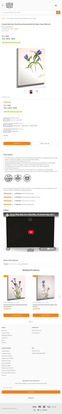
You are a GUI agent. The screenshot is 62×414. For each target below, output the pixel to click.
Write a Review (14, 28)
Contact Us (5, 337)
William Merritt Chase (7, 368)
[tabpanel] (16, 296)
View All (4, 375)
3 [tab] (32, 321)
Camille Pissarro (6, 353)
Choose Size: (11, 117)
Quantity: (5, 135)
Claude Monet (5, 351)
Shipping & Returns (7, 335)
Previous (2, 296)
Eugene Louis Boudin (7, 358)
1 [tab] (29, 321)
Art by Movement (37, 330)
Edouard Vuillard (6, 365)
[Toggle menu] (2, 5)
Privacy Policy (5, 333)
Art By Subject (36, 333)
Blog (3, 340)
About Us (4, 330)
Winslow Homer (6, 360)
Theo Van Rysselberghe (8, 370)
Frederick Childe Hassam (8, 373)
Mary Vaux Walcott (7, 356)
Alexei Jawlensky (6, 363)
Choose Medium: (13, 129)
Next (59, 296)
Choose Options (16, 315)
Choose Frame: (13, 123)
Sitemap (4, 342)
